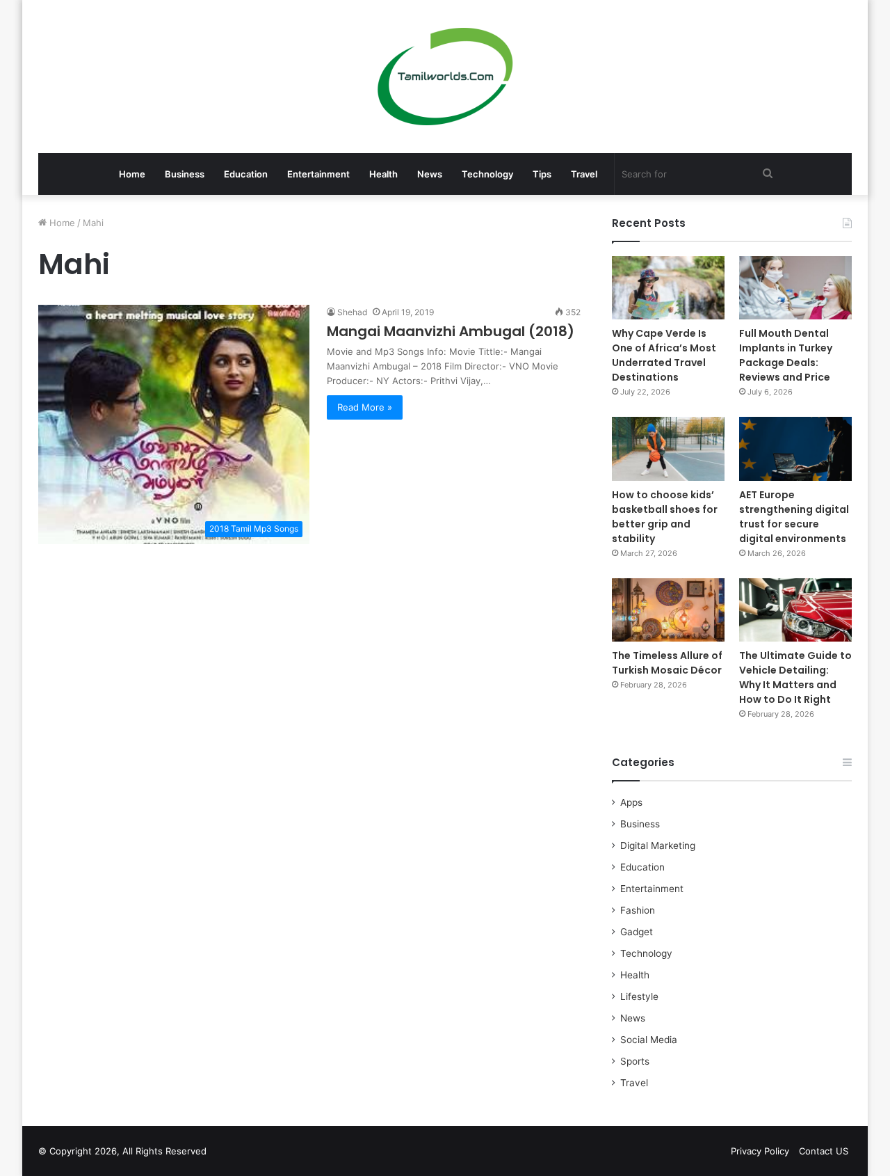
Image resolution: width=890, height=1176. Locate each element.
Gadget (636, 931)
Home (132, 174)
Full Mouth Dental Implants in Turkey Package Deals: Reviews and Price (785, 355)
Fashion (637, 910)
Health (383, 174)
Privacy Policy (760, 1151)
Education (246, 174)
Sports (634, 1061)
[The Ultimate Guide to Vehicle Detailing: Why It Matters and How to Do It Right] (795, 610)
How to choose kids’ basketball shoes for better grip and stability (665, 517)
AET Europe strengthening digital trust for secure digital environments (794, 517)
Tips (542, 174)
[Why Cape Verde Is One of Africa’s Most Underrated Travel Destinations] (668, 287)
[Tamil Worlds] (445, 76)
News (429, 174)
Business (184, 174)
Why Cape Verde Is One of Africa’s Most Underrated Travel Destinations (664, 355)
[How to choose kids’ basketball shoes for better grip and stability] (668, 448)
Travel (584, 174)
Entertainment (318, 174)
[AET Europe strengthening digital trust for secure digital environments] (795, 448)
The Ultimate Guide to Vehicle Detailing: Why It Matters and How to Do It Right (795, 677)
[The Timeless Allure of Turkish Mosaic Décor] (668, 610)
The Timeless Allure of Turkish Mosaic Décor (667, 663)
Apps (631, 802)
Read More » (364, 407)
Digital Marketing (657, 845)
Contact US (823, 1151)
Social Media (648, 1039)
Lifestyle (639, 996)
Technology (487, 174)
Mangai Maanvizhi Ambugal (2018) (450, 331)
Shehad (352, 312)
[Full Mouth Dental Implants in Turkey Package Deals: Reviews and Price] (795, 287)
